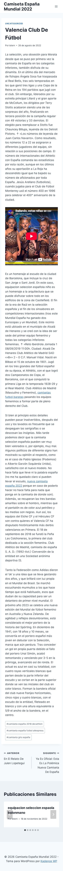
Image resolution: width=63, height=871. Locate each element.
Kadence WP (49, 861)
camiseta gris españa (18, 737)
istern (12, 45)
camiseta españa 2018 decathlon (24, 724)
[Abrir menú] (56, 6)
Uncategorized (14, 23)
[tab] (25, 830)
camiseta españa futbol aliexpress (25, 730)
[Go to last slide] (10, 814)
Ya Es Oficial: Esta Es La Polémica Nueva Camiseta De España (47, 763)
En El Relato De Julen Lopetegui (14, 758)
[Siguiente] (53, 814)
